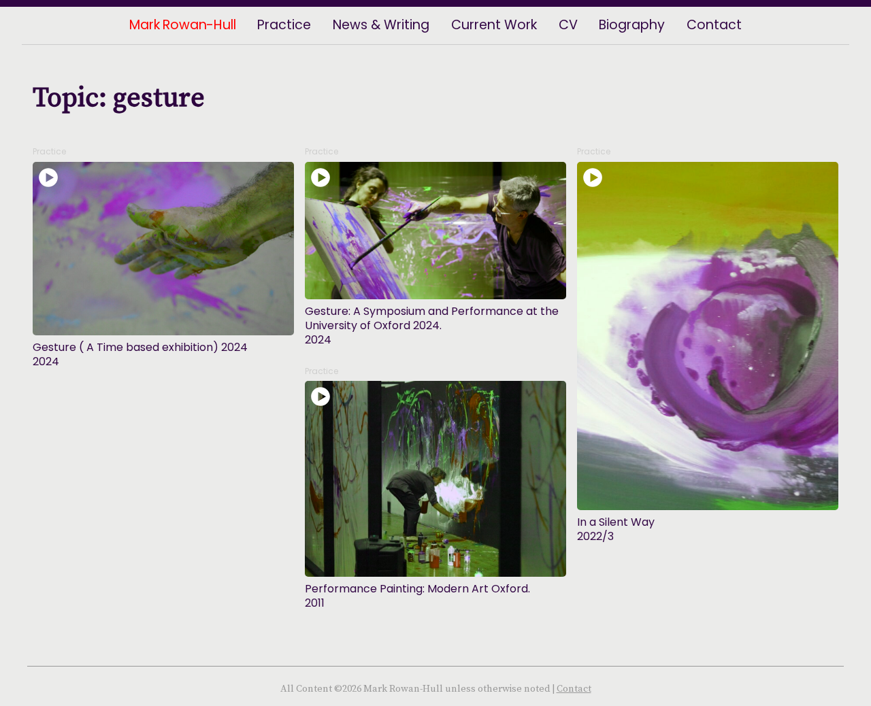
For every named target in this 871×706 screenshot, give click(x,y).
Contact (574, 689)
